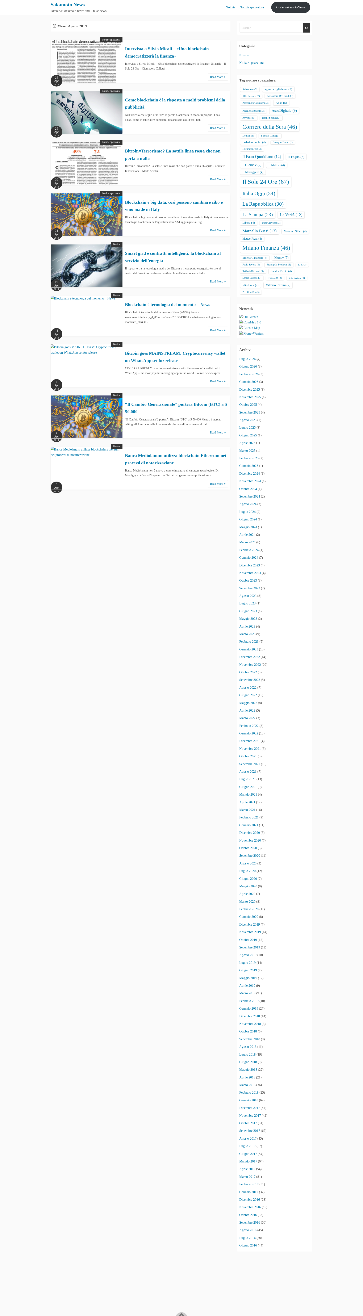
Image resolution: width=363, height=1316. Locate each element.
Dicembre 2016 (249, 1199)
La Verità (291, 215)
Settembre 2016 (249, 1222)
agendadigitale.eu (278, 89)
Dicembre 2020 (249, 832)
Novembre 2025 (250, 397)
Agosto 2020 (247, 863)
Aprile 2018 (247, 1077)
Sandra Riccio (281, 271)
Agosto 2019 (247, 955)
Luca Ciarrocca (271, 222)
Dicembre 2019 (249, 924)
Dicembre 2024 (249, 473)
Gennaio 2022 (248, 733)
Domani (248, 135)
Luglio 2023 (247, 603)
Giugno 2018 (248, 1062)
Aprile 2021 (247, 802)
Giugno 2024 (248, 519)
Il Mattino (276, 165)
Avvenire (248, 117)
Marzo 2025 (247, 450)
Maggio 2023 (248, 618)
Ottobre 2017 (248, 1123)
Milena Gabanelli (254, 257)
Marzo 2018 (247, 1085)
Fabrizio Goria (270, 135)
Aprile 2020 (247, 894)
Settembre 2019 (249, 947)
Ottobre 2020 (248, 848)
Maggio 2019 (248, 978)
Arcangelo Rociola (253, 110)
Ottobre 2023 (248, 580)
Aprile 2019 (247, 985)
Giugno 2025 (248, 435)
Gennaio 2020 (248, 916)
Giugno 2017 (248, 1154)
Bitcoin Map (251, 328)
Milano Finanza (266, 248)
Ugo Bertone (297, 278)
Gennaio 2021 (248, 825)
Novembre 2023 (250, 573)
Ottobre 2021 (248, 756)
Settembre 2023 (249, 588)
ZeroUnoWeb (250, 292)
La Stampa (257, 214)
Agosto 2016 (247, 1230)
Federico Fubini (254, 142)
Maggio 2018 (248, 1069)
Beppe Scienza (271, 117)
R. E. (302, 265)
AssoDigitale (284, 110)
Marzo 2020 (247, 901)
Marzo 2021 (247, 810)
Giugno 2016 (248, 1245)
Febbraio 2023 (249, 641)
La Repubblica (263, 204)
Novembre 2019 (250, 932)
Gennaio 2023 (248, 649)
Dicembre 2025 (249, 389)
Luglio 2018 (247, 1054)
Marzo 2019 (247, 993)
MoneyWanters (253, 333)
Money (281, 258)
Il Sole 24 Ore (265, 181)
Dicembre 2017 (249, 1108)
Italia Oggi (258, 193)
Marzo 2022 (247, 718)
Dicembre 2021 (249, 741)
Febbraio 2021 (249, 817)
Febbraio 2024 (249, 550)
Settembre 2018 (249, 1039)
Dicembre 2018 (249, 1016)
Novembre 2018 (250, 1024)
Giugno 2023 (248, 611)
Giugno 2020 (248, 878)
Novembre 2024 (250, 481)
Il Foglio (296, 157)
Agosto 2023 (247, 596)
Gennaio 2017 (248, 1192)
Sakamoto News (68, 4)
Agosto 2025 (247, 420)
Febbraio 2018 (249, 1092)
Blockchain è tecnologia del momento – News (167, 304)
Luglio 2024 (247, 512)
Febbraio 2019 (249, 1001)
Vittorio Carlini (278, 285)
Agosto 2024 (247, 504)
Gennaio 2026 (248, 382)
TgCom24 (275, 278)
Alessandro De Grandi (280, 96)
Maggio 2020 (248, 886)
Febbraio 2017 (249, 1184)
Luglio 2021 (247, 779)
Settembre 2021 (249, 764)
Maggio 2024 (248, 527)
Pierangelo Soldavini (279, 264)
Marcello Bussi (259, 231)
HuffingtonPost (252, 148)
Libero (248, 222)
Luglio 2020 (247, 871)
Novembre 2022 (250, 664)
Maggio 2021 (248, 794)
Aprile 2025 (247, 443)
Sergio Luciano (251, 277)
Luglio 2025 (247, 427)
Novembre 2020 (250, 840)
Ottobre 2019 (248, 940)
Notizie (230, 7)
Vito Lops (250, 285)
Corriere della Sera (269, 127)
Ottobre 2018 (248, 1031)
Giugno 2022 (248, 695)
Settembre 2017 (249, 1130)
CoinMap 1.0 (252, 322)
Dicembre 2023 (249, 565)
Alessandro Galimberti (255, 102)
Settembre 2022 (249, 680)
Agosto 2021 (247, 771)
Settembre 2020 (249, 855)
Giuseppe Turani (283, 142)
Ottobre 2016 (248, 1215)
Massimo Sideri (295, 231)
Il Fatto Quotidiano (261, 156)
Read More (217, 77)
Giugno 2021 (248, 787)
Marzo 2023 (247, 634)
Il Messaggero (252, 172)
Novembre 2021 (250, 748)
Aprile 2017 (247, 1169)
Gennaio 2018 (248, 1100)
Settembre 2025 (249, 412)
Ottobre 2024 (248, 489)
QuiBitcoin (250, 317)
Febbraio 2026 (249, 374)
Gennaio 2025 (248, 466)
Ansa (281, 102)
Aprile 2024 (247, 534)
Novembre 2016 (250, 1207)
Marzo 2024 (247, 542)
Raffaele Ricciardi (253, 271)
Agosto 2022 (247, 687)
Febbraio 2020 (249, 909)
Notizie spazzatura (251, 7)
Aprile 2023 (247, 626)
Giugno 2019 (248, 970)
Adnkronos (249, 89)
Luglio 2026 (247, 359)
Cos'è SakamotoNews (290, 7)
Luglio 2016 (247, 1238)
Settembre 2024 (249, 496)
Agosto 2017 (247, 1138)
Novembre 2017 (250, 1115)
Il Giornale (251, 165)
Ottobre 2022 (248, 672)
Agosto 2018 (247, 1046)
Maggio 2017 (248, 1161)
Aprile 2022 (247, 710)
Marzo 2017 (247, 1176)
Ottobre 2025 (248, 404)
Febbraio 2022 (249, 726)
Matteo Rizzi (252, 238)
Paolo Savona (251, 264)
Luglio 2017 (247, 1146)
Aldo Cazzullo (251, 96)
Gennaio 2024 (248, 557)
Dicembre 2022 (249, 657)
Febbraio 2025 (249, 458)
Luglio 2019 (247, 962)
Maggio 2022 (248, 703)
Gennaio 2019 (248, 1008)
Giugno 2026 (248, 366)
